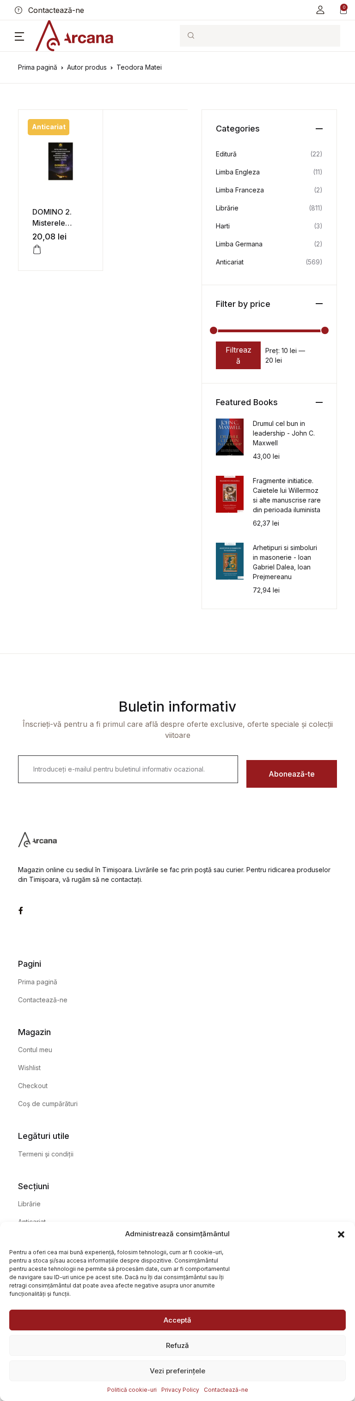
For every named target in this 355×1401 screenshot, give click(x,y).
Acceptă (177, 1320)
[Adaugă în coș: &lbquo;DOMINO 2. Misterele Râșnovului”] (37, 250)
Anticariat (230, 262)
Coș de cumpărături (48, 1104)
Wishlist (29, 1068)
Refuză (177, 1345)
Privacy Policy (180, 1389)
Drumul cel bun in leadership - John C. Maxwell (284, 433)
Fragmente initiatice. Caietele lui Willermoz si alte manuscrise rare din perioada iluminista (287, 495)
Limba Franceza (240, 190)
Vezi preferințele (177, 1370)
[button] (341, 1234)
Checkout (33, 1086)
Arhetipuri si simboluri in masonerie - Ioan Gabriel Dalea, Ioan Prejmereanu (285, 562)
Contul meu (35, 1050)
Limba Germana (239, 244)
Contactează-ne (226, 1389)
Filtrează (238, 355)
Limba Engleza (238, 172)
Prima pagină (37, 67)
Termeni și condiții (45, 1154)
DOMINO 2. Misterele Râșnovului (52, 223)
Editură (226, 154)
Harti (223, 226)
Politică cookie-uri (132, 1389)
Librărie (227, 208)
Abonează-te (292, 773)
